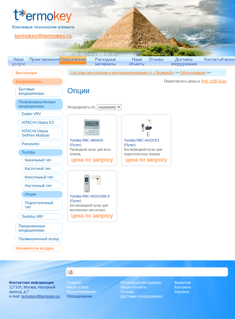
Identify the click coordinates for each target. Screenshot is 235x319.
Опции (30, 194)
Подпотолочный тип (39, 205)
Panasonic (30, 144)
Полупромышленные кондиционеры (37, 104)
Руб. (205, 81)
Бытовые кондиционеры (31, 91)
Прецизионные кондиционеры (32, 228)
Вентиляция (26, 73)
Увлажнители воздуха (35, 248)
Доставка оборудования (184, 61)
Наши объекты (136, 61)
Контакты (213, 59)
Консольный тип (39, 177)
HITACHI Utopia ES (38, 122)
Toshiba (28, 152)
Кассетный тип (38, 169)
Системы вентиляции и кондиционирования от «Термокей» (122, 73)
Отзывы (156, 59)
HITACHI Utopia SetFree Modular (36, 133)
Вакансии (182, 282)
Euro (222, 81)
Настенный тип (38, 186)
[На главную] (42, 22)
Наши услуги (18, 61)
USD (214, 81)
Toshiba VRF (32, 217)
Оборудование (72, 59)
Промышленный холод (39, 239)
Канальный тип (38, 160)
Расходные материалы (105, 61)
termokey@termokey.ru (43, 36)
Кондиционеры (29, 81)
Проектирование (44, 59)
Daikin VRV (31, 114)
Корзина (181, 292)
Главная (74, 282)
